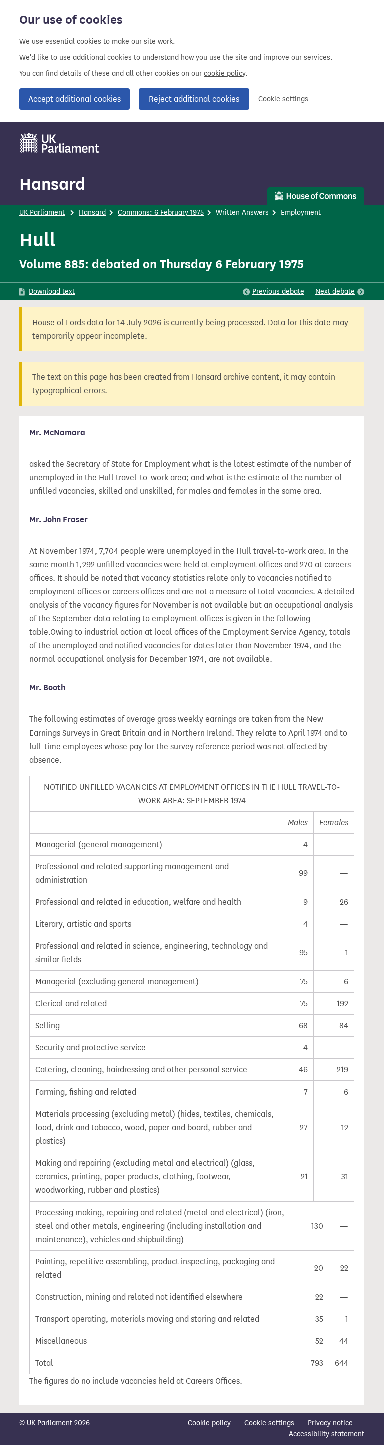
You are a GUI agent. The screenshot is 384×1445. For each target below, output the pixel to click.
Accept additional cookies (74, 99)
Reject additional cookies (194, 99)
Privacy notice (330, 1423)
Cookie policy (209, 1423)
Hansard (53, 184)
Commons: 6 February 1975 (161, 212)
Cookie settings (283, 99)
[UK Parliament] (60, 143)
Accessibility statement (326, 1434)
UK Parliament (42, 212)
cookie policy (225, 73)
